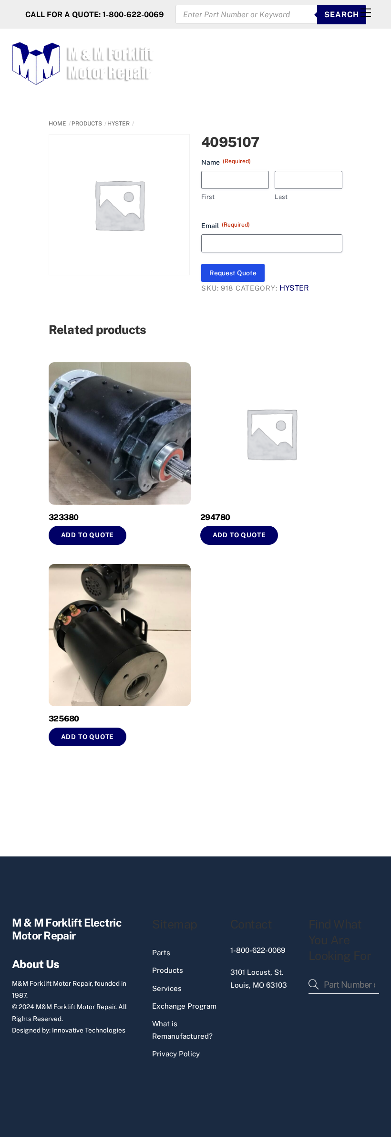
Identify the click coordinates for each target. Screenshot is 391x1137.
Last (281, 196)
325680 (64, 718)
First (208, 196)
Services (167, 988)
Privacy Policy (176, 1054)
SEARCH (341, 14)
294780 (215, 517)
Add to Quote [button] (87, 535)
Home (57, 123)
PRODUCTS (87, 123)
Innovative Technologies (88, 1030)
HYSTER (118, 123)
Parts (161, 953)
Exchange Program (184, 1006)
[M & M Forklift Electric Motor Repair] (84, 80)
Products (167, 970)
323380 (64, 517)
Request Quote (233, 273)
